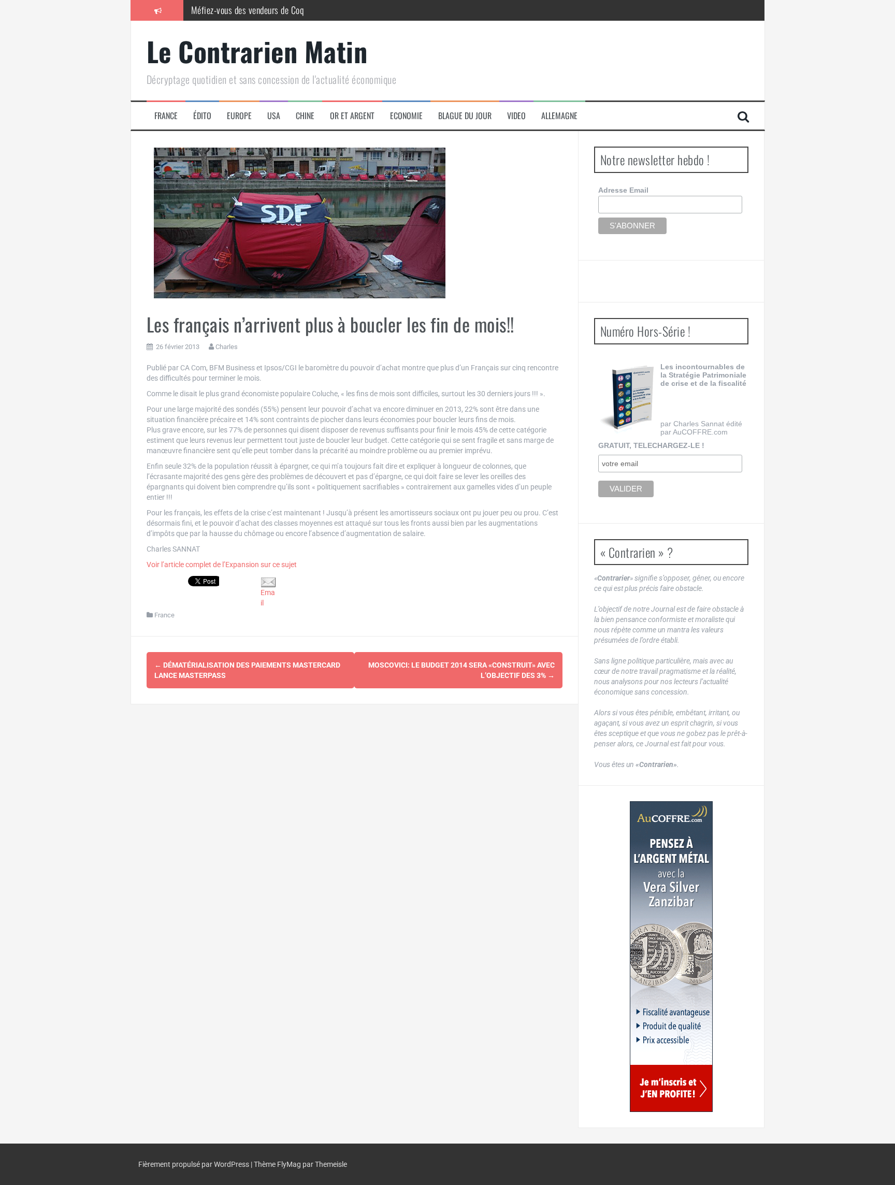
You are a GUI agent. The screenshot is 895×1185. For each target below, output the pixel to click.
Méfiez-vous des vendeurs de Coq (247, 10)
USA (273, 116)
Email (268, 597)
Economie (406, 116)
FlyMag (289, 1164)
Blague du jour (465, 116)
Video (516, 116)
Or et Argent (352, 116)
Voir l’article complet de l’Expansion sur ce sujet (222, 564)
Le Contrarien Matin (257, 51)
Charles (226, 347)
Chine (305, 116)
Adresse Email (623, 190)
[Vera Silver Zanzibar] (671, 956)
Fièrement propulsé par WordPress (194, 1164)
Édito (202, 116)
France (166, 116)
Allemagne (559, 116)
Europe (239, 116)
